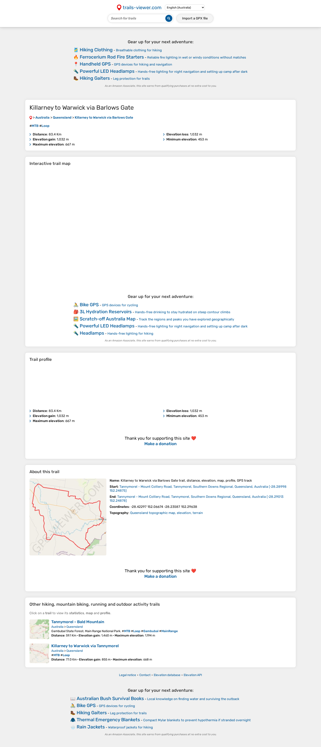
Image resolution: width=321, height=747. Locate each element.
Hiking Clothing (96, 49)
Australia (57, 627)
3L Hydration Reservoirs (106, 311)
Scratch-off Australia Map (108, 319)
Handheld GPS (95, 64)
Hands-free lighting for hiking (130, 333)
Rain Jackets (91, 727)
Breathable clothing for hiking (139, 50)
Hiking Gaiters (95, 78)
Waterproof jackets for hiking (130, 727)
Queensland (74, 627)
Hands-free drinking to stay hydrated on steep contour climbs (182, 312)
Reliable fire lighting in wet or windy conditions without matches (196, 57)
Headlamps (92, 333)
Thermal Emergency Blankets (108, 719)
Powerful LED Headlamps (107, 71)
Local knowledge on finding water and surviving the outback (193, 699)
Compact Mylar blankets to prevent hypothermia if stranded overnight (197, 720)
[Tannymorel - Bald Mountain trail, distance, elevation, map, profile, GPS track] (39, 629)
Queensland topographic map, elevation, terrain (166, 513)
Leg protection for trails (131, 79)
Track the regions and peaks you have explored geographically (186, 319)
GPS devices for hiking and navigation (143, 64)
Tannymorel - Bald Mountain (77, 621)
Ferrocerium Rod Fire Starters (112, 57)
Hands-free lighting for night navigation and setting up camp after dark (193, 72)
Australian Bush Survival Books (110, 698)
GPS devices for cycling (120, 305)
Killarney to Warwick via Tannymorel (85, 645)
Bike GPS (89, 304)
